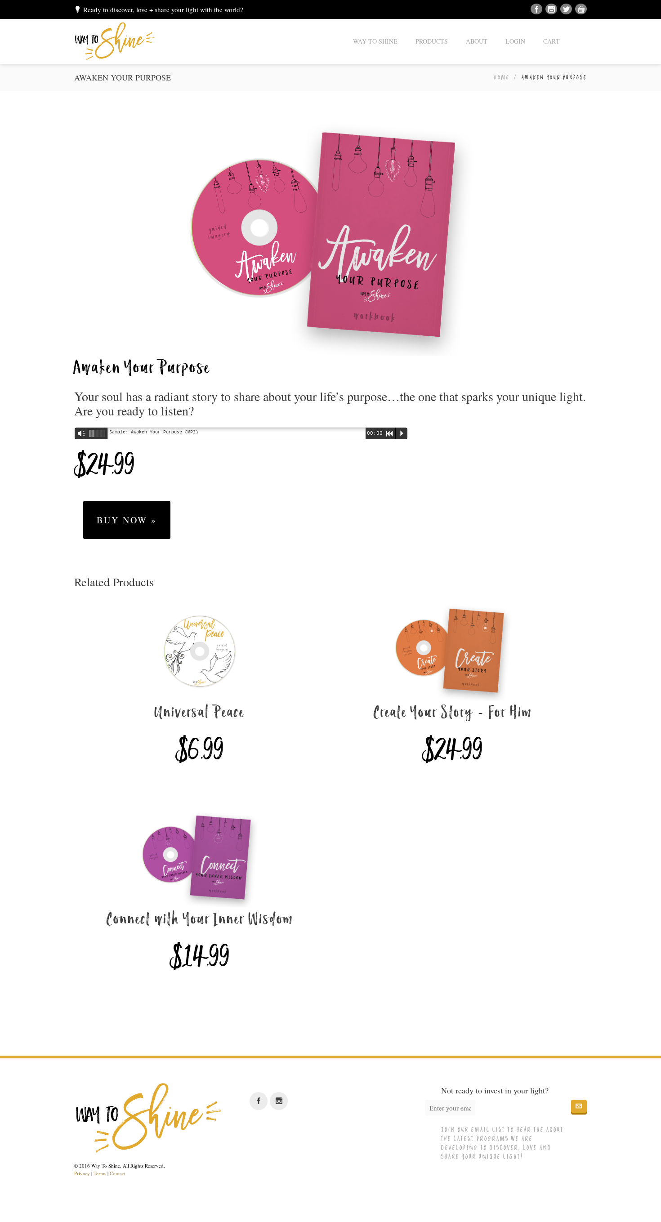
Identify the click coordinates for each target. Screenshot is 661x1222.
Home (501, 77)
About (476, 41)
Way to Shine (375, 41)
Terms (100, 1173)
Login (515, 41)
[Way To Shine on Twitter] (566, 9)
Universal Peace (200, 713)
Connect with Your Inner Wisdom (199, 920)
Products (431, 41)
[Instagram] (551, 9)
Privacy (82, 1173)
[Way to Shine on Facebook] (536, 9)
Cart (551, 41)
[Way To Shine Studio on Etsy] (581, 9)
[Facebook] (259, 1101)
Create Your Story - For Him (452, 713)
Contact (117, 1173)
